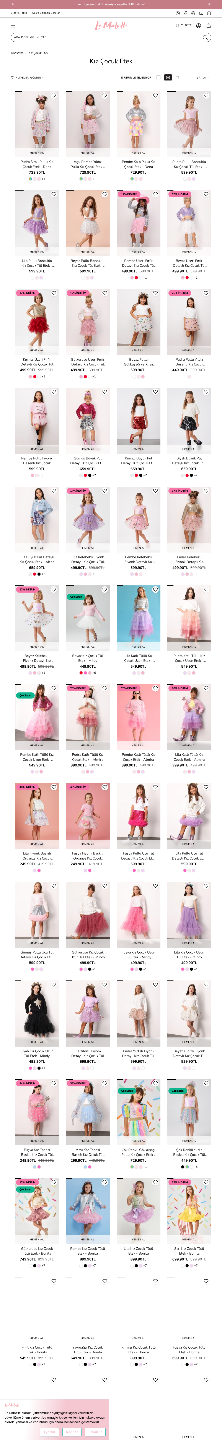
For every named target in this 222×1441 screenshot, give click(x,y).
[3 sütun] (158, 77)
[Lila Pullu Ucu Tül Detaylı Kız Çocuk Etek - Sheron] (189, 816)
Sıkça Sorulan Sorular (46, 13)
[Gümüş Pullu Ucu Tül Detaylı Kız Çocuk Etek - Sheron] (37, 915)
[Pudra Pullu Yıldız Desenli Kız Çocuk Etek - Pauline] (189, 322)
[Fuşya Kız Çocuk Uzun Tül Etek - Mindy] (138, 915)
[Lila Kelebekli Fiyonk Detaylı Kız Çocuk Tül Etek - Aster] (87, 520)
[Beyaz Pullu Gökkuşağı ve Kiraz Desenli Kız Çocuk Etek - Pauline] (138, 322)
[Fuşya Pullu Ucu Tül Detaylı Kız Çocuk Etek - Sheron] (138, 816)
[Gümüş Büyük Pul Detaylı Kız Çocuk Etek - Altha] (87, 421)
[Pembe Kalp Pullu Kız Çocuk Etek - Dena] (138, 124)
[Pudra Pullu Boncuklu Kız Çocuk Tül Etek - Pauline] (189, 124)
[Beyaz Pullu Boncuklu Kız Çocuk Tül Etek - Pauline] (87, 223)
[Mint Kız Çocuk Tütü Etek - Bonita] (37, 1310)
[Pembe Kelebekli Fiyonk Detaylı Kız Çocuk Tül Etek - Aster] (138, 520)
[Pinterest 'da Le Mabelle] (193, 13)
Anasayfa (17, 53)
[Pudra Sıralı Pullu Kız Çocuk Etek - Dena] (37, 124)
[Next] (209, 4)
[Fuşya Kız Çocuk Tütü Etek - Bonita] (189, 1310)
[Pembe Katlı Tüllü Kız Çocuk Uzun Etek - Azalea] (37, 717)
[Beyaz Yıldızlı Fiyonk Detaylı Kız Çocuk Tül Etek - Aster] (189, 1013)
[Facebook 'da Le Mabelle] (185, 13)
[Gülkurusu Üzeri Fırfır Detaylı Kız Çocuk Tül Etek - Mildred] (87, 322)
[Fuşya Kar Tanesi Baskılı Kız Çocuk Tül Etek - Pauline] (37, 1112)
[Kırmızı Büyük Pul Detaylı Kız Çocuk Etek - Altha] (138, 421)
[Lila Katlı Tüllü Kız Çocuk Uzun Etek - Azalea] (138, 618)
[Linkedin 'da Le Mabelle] (209, 13)
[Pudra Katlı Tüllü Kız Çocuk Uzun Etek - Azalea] (189, 618)
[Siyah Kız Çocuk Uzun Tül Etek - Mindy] (37, 1013)
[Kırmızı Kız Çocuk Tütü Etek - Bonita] (138, 1310)
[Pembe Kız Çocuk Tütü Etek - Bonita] (87, 1211)
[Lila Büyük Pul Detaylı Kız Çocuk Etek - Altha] (37, 520)
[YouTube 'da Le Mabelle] (201, 13)
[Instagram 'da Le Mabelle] (178, 13)
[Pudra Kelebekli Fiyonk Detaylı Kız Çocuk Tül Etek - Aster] (189, 520)
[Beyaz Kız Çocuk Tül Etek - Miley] (87, 618)
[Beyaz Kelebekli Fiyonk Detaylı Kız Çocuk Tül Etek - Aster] (37, 618)
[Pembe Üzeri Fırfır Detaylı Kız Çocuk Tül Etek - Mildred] (138, 223)
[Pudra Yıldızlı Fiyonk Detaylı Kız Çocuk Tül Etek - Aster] (138, 1013)
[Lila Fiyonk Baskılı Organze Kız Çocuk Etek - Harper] (37, 816)
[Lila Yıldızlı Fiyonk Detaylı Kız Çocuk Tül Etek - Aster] (87, 1013)
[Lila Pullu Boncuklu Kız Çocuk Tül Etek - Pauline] (37, 223)
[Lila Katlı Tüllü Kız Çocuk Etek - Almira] (189, 717)
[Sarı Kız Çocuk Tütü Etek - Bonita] (189, 1211)
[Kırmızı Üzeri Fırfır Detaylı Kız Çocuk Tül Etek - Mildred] (37, 322)
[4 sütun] (168, 77)
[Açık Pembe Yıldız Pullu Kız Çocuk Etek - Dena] (87, 124)
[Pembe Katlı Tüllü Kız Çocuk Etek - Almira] (138, 717)
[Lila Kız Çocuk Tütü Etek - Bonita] (138, 1211)
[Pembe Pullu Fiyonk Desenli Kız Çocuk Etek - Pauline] (37, 421)
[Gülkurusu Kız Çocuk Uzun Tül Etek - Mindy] (87, 915)
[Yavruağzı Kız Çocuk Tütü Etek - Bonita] (87, 1310)
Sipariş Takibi (19, 13)
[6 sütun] (177, 77)
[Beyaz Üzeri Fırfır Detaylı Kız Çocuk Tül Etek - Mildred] (189, 223)
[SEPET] (209, 26)
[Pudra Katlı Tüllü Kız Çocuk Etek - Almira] (87, 717)
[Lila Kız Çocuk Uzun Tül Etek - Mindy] (189, 915)
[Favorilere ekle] (54, 95)
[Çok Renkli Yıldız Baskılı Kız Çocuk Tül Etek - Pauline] (189, 1112)
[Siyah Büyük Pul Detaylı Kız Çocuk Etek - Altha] (189, 421)
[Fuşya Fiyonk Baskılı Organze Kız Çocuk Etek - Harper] (87, 816)
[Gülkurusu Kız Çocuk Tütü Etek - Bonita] (37, 1211)
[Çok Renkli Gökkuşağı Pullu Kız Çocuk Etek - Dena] (138, 1112)
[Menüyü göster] (13, 26)
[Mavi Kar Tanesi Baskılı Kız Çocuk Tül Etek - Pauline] (87, 1112)
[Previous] (13, 4)
